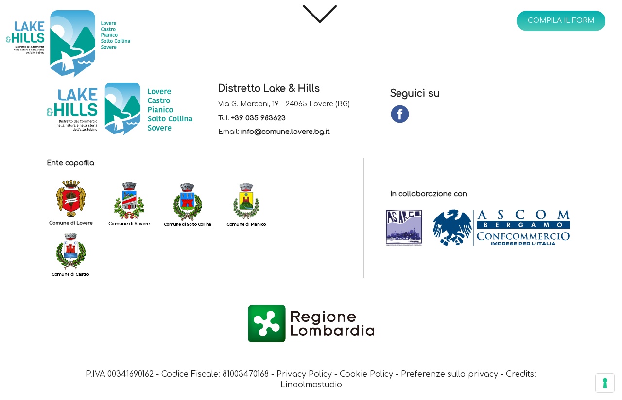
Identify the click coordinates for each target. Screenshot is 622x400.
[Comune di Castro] (76, 253)
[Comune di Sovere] (134, 203)
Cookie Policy (366, 374)
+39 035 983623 (258, 118)
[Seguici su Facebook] (400, 114)
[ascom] (506, 228)
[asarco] (408, 228)
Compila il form (561, 20)
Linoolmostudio (311, 385)
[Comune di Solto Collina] (192, 203)
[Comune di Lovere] (76, 203)
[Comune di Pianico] (251, 203)
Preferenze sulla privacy (449, 374)
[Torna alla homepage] (95, 46)
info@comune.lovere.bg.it (285, 132)
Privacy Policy (304, 374)
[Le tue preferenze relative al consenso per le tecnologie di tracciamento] (605, 383)
